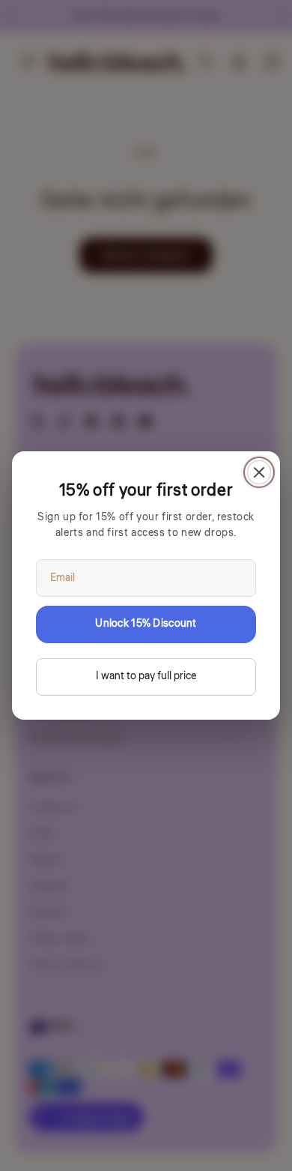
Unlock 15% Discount (145, 623)
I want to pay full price (146, 676)
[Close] (259, 472)
